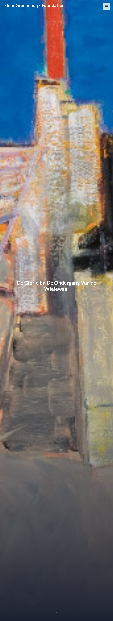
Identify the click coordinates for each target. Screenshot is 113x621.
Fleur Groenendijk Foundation (34, 5)
